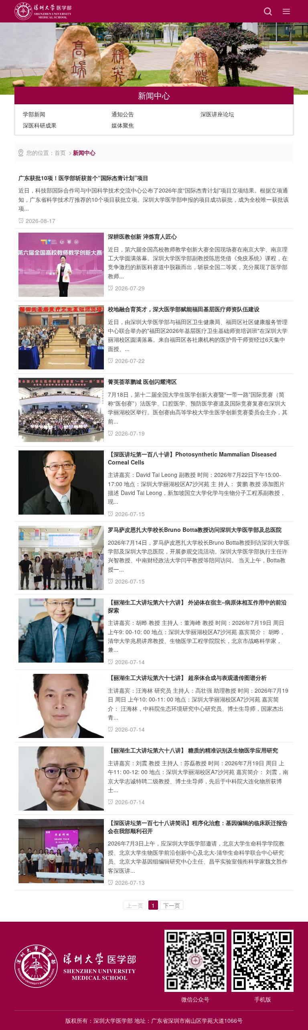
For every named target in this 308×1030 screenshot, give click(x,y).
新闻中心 (84, 152)
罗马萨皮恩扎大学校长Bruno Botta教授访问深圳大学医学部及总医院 (195, 529)
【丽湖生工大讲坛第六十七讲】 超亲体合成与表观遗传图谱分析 (187, 677)
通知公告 (122, 114)
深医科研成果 (40, 125)
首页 (60, 152)
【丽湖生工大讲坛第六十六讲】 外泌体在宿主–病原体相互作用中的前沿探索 (197, 606)
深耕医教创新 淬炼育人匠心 (142, 236)
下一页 (171, 905)
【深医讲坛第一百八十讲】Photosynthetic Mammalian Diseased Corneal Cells (192, 458)
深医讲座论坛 (217, 114)
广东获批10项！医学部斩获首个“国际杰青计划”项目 (83, 178)
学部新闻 (34, 114)
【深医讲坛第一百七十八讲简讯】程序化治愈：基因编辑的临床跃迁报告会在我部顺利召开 (198, 827)
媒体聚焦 (122, 125)
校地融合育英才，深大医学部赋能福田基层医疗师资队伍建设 (183, 309)
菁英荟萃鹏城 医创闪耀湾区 (142, 381)
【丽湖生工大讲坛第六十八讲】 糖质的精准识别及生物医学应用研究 (193, 750)
